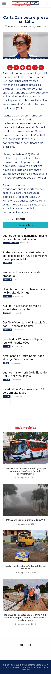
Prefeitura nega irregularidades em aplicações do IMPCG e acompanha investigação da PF (25, 256)
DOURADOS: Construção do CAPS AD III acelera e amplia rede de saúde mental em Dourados (25, 617)
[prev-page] (4, 402)
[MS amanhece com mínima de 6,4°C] (25, 500)
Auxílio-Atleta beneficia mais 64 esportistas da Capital (23, 307)
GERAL (6, 363)
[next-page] (8, 402)
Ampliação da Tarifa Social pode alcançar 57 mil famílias (23, 357)
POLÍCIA (6, 380)
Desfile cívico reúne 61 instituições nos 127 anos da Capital (25, 324)
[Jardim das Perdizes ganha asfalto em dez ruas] (25, 546)
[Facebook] (16, 67)
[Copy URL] (41, 67)
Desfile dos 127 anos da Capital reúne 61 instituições (23, 341)
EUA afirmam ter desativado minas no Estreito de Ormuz (24, 291)
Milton (24, 26)
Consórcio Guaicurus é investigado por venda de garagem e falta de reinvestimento (25, 471)
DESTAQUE (20, 219)
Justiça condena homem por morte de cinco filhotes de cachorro (25, 237)
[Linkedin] (28, 67)
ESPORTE (7, 313)
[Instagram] (21, 645)
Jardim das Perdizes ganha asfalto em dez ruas (25, 567)
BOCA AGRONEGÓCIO (11, 243)
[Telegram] (22, 67)
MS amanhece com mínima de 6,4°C (25, 520)
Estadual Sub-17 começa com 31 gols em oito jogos (23, 391)
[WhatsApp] (10, 67)
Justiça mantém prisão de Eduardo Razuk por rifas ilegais (25, 374)
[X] (35, 67)
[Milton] (6, 26)
